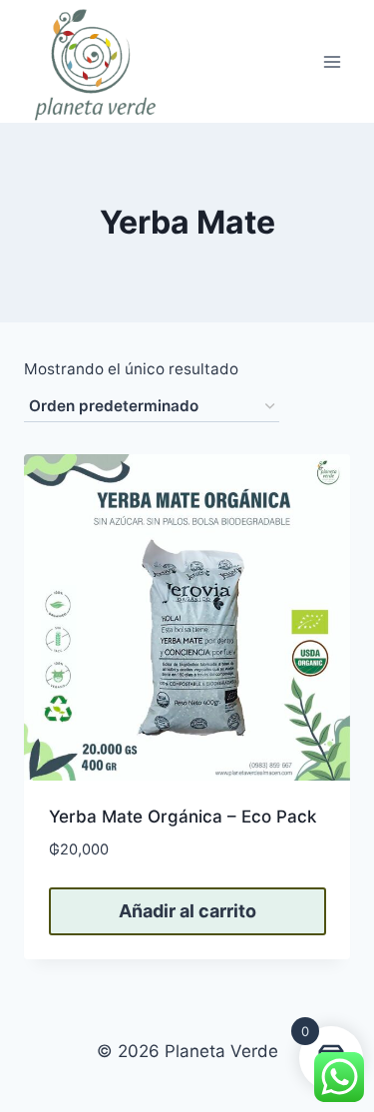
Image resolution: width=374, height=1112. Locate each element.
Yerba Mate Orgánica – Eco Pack (182, 817)
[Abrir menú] (331, 61)
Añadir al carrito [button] (187, 910)
